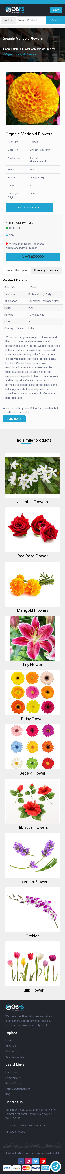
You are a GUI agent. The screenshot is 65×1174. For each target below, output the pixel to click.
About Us (10, 1045)
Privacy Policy (13, 1077)
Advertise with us (15, 1057)
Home (6, 49)
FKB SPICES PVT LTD (19, 222)
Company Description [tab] (46, 270)
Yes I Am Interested (29, 207)
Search (55, 20)
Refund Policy (13, 1083)
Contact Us (11, 1051)
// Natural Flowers (21, 49)
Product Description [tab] (17, 270)
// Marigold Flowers (43, 49)
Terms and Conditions (17, 1088)
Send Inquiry (14, 418)
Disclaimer (11, 1072)
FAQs (8, 1094)
